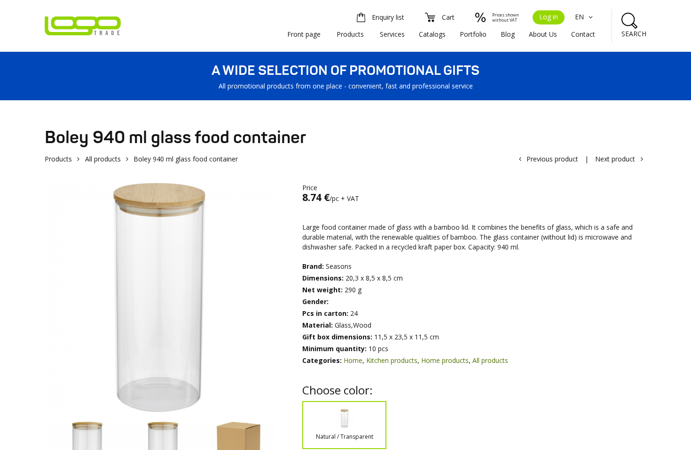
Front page (304, 34)
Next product (615, 158)
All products (103, 158)
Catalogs (432, 34)
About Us (543, 34)
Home (353, 360)
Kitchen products (391, 360)
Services (392, 34)
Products (350, 34)
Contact (583, 34)
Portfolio (473, 34)
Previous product (552, 158)
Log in (548, 16)
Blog (508, 34)
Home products (445, 360)
